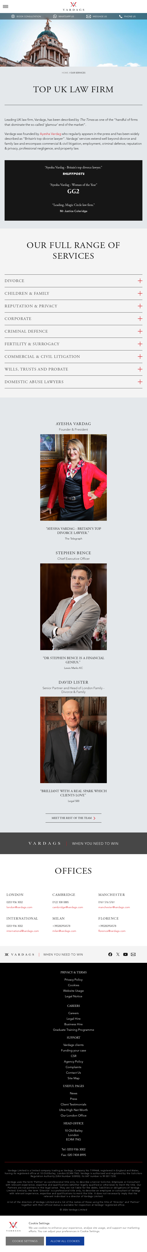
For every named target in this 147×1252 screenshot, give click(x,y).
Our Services (77, 72)
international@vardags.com (23, 931)
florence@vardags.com (112, 931)
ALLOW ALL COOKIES (65, 1241)
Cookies (73, 985)
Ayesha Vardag (50, 134)
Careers (73, 1013)
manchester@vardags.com (114, 907)
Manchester (111, 895)
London (15, 895)
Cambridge (64, 895)
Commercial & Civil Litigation (42, 357)
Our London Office (74, 1115)
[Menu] (5, 6)
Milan (58, 919)
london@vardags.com (19, 907)
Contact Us (73, 1072)
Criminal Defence (26, 332)
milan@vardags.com (64, 931)
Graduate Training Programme (73, 1030)
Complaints (73, 1067)
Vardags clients (73, 1045)
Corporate (18, 319)
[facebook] (110, 954)
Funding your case (73, 1050)
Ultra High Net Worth (73, 1110)
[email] (133, 954)
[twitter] (118, 954)
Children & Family (27, 294)
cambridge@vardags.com (67, 907)
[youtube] (125, 954)
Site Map (74, 1078)
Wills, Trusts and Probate (36, 370)
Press (73, 1099)
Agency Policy (73, 1061)
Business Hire (73, 1024)
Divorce (14, 281)
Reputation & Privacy (31, 306)
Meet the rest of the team (72, 818)
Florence (108, 919)
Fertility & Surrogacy (32, 344)
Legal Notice (73, 996)
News (73, 1093)
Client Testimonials (73, 1104)
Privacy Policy (73, 979)
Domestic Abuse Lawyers (34, 382)
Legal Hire (74, 1018)
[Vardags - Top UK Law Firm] (73, 9)
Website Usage (73, 990)
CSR (73, 1056)
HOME (65, 72)
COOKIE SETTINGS (25, 1241)
